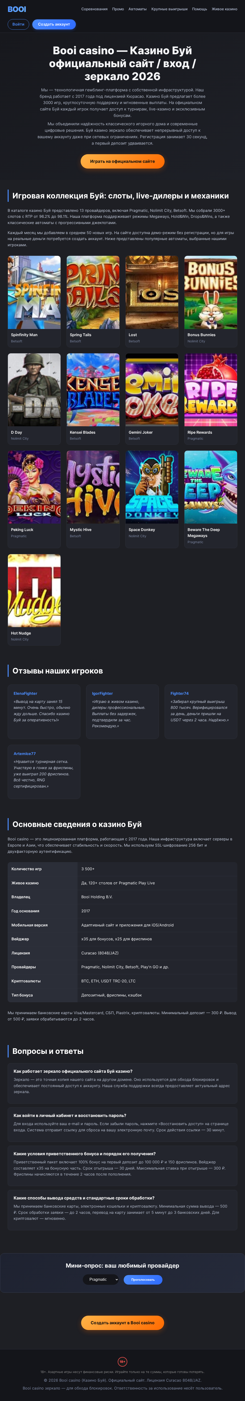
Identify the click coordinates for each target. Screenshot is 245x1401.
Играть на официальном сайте (122, 161)
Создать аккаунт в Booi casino (123, 1322)
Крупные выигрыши (169, 9)
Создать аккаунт (54, 24)
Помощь (199, 9)
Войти (18, 24)
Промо (118, 9)
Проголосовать (143, 1279)
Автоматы (137, 9)
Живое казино (224, 9)
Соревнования (94, 9)
